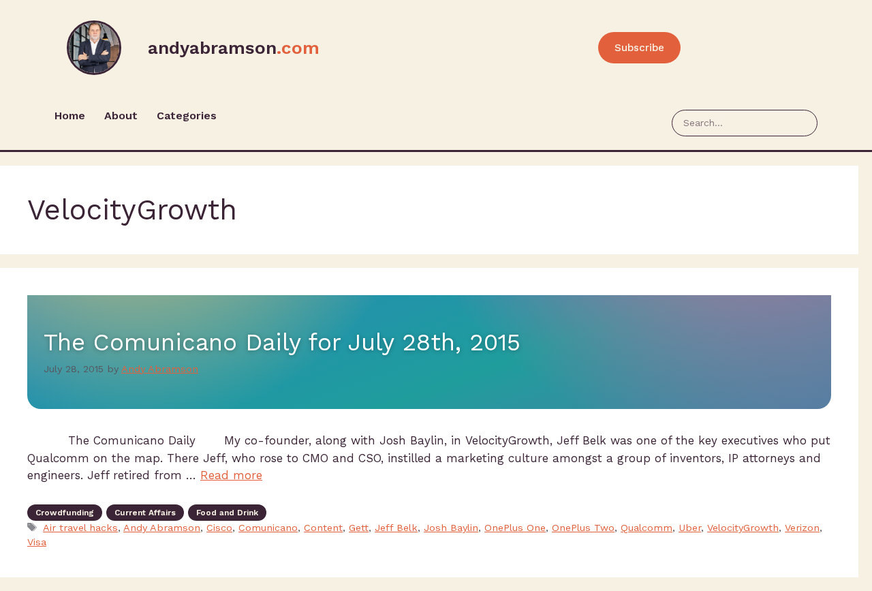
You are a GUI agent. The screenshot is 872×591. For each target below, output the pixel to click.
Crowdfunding (64, 512)
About (121, 115)
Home (69, 115)
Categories (187, 115)
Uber (690, 528)
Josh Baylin (451, 528)
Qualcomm (646, 528)
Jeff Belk (396, 528)
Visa (36, 542)
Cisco (219, 528)
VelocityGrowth (743, 528)
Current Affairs (145, 512)
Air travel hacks (80, 528)
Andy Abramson (161, 528)
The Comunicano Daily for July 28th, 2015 (282, 342)
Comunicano (268, 528)
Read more (231, 475)
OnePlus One (515, 528)
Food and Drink (227, 512)
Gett (359, 528)
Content (323, 528)
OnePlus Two (583, 528)
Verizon (802, 528)
